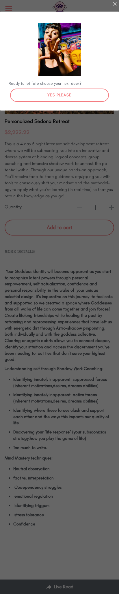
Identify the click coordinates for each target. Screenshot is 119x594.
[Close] (114, 4)
